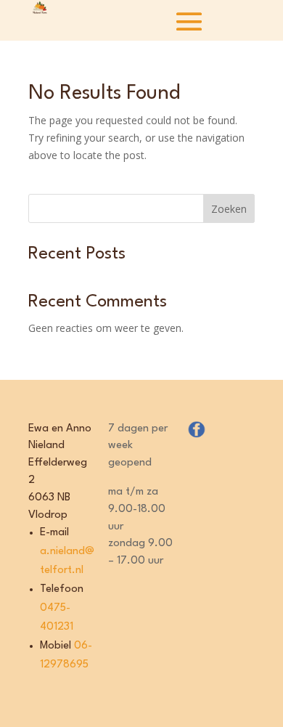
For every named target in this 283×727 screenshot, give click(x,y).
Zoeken (229, 209)
